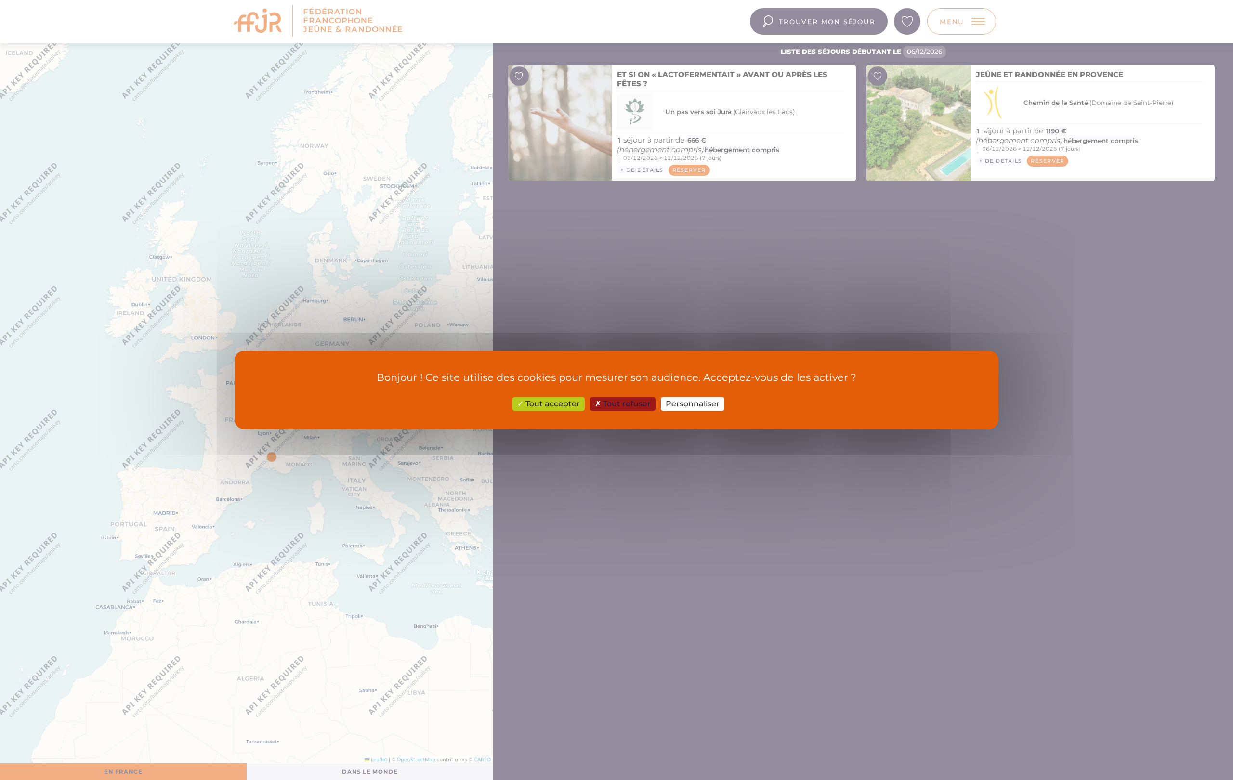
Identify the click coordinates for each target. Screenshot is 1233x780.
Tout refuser (626, 403)
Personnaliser (693, 403)
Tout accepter (552, 403)
